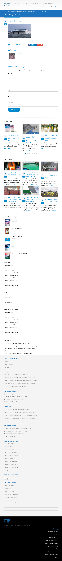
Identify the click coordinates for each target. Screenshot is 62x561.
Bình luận (11, 73)
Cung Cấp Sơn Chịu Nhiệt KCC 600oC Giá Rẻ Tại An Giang (14, 174)
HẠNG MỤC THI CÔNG (10, 270)
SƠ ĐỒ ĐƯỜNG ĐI (9, 364)
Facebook (29, 45)
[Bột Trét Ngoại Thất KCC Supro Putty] (7, 256)
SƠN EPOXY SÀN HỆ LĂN (10, 278)
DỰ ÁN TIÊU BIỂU (8, 268)
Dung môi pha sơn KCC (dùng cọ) (19, 220)
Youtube (8, 478)
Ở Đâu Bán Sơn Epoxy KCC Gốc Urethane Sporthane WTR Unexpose (32, 199)
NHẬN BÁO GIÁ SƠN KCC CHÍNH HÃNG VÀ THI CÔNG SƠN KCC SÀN (51, 137)
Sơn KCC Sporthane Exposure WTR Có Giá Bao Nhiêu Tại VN (51, 175)
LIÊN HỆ (25, 3)
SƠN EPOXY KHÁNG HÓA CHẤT (12, 275)
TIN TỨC (6, 288)
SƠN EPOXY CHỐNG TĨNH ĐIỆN (12, 273)
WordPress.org (8, 302)
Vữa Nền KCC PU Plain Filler (18, 245)
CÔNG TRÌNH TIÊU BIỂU (10, 265)
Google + (38, 45)
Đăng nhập (7, 295)
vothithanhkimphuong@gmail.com (16, 399)
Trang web (11, 102)
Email (41, 45)
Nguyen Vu (20, 53)
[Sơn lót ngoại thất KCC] (7, 231)
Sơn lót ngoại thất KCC (17, 228)
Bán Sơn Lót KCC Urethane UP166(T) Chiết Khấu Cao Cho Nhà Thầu (51, 201)
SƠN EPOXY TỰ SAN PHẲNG (11, 280)
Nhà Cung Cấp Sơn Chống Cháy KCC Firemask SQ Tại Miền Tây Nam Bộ (14, 199)
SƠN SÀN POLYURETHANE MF (11, 285)
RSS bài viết (7, 297)
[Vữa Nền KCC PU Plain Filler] (7, 247)
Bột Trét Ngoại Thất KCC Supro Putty (20, 253)
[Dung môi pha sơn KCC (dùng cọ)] (7, 222)
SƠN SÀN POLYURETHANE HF (11, 283)
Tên (9, 90)
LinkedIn (35, 45)
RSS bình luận (8, 300)
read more (9, 150)
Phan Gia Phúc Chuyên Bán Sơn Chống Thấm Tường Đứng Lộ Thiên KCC (33, 174)
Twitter (32, 45)
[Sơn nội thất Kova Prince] (7, 239)
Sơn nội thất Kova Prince (17, 236)
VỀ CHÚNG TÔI (18, 3)
